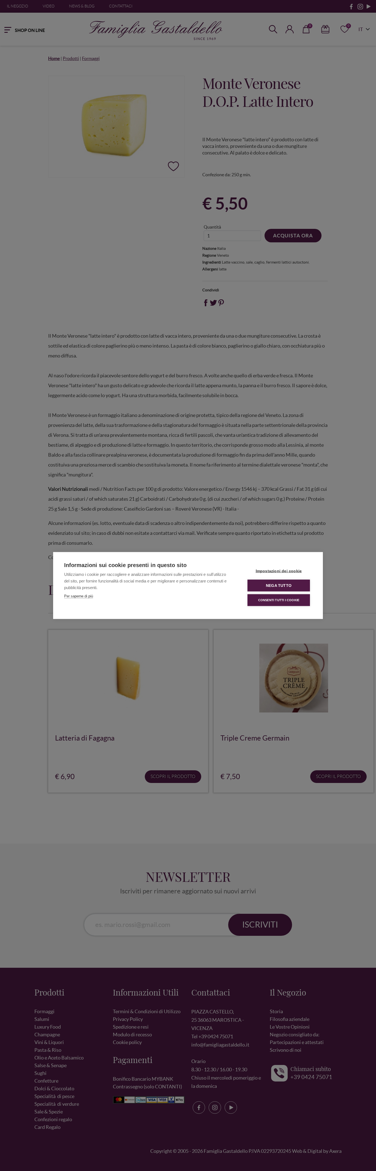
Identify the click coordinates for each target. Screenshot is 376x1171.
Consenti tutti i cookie (278, 600)
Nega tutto (278, 586)
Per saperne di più (78, 596)
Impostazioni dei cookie (279, 571)
